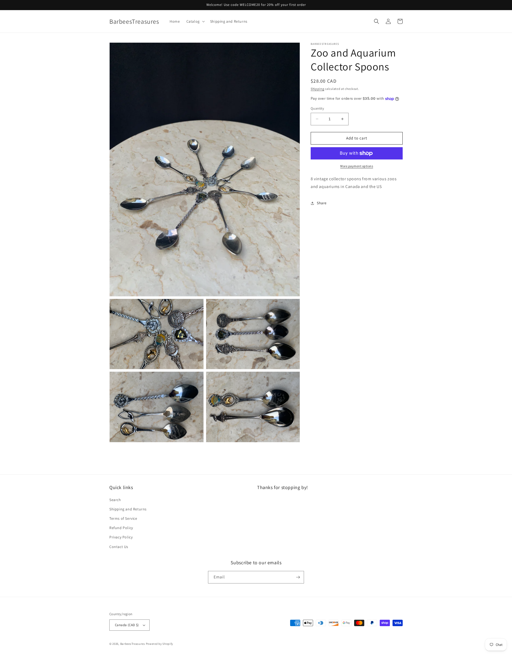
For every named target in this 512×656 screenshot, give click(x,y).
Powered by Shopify (159, 644)
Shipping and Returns (128, 509)
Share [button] (322, 203)
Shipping (317, 89)
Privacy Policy (121, 537)
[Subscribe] (298, 577)
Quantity (317, 108)
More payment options (356, 166)
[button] (195, 21)
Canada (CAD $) (127, 625)
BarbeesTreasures (132, 644)
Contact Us (118, 546)
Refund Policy (121, 527)
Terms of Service (123, 518)
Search (115, 499)
